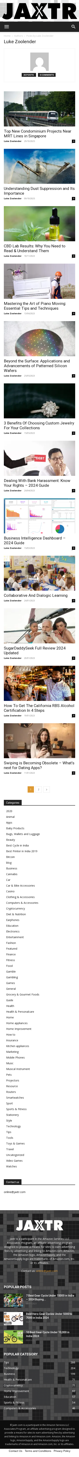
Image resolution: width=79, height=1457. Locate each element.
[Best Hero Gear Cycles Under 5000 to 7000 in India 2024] (13, 1318)
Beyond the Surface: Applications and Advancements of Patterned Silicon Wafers (37, 366)
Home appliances (17, 1023)
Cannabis (11, 874)
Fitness (10, 960)
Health (10, 1006)
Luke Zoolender (12, 141)
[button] (6, 27)
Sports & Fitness (16, 1109)
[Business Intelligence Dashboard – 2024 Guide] (39, 515)
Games (10, 983)
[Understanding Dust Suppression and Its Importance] (39, 166)
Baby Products (15, 828)
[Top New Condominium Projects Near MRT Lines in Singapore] (39, 108)
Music (9, 1063)
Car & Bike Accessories (20, 885)
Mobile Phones (15, 1057)
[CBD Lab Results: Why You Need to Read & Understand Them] (39, 223)
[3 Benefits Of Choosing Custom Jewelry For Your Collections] (39, 401)
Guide (9, 1000)
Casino (10, 891)
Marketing (12, 1052)
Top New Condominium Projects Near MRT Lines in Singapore (37, 133)
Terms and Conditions (38, 1450)
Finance (11, 954)
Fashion (11, 943)
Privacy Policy (62, 1450)
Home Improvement (18, 1029)
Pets (9, 1074)
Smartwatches (15, 1097)
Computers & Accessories (22, 903)
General (11, 989)
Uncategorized (15, 1155)
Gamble (11, 971)
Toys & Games (15, 1143)
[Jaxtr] (39, 11)
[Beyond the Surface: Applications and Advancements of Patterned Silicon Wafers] (39, 338)
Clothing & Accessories (20, 897)
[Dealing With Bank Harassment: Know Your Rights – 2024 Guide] (39, 458)
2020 (9, 811)
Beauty (10, 839)
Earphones (12, 920)
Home (7, 35)
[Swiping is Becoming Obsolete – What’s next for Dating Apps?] (39, 740)
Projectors (12, 1080)
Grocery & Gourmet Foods (22, 994)
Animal (10, 817)
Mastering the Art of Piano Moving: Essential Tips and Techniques (35, 306)
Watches (11, 1166)
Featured (11, 948)
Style (9, 1120)
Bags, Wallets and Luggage (23, 834)
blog (9, 862)
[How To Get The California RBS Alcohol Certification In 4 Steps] (39, 683)
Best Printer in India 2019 (21, 851)
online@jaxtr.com (47, 1271)
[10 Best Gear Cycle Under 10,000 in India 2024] (13, 1337)
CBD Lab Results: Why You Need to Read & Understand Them (34, 248)
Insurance (12, 1040)
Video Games (14, 1160)
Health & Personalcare (20, 1011)
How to (10, 1034)
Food (9, 966)
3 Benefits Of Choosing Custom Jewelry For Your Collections (39, 425)
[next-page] (46, 789)
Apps (9, 822)
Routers (11, 1092)
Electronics (13, 931)
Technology (13, 1126)
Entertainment (15, 937)
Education (12, 925)
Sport (9, 1103)
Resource (12, 1086)
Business (11, 868)
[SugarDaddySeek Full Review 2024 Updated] (39, 625)
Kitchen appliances (17, 1046)
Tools (9, 1138)
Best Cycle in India (17, 845)
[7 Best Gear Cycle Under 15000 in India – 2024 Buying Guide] (13, 1300)
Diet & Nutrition (16, 914)
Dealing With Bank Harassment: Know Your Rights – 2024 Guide (37, 483)
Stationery (12, 1115)
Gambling (12, 977)
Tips (8, 1132)
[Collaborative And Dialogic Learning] (39, 573)
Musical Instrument (18, 1069)
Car (8, 880)
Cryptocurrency (15, 908)
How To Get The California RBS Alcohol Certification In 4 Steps (39, 708)
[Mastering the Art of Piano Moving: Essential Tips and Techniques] (39, 281)
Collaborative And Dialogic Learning (35, 595)
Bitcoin (10, 857)
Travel (10, 1149)
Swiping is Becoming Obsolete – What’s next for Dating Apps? (39, 765)
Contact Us (15, 1450)
